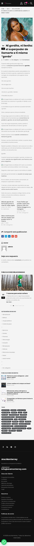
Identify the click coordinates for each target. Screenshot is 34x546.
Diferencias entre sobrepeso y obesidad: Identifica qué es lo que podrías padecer (18, 392)
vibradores (12, 430)
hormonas (23, 414)
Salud (4, 355)
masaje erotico (6, 421)
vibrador (4, 430)
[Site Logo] (8, 3)
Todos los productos (7, 505)
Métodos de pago (6, 483)
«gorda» (27, 65)
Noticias (5, 349)
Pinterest (11, 447)
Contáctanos (5, 509)
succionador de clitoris (19, 428)
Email (16, 236)
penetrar (27, 421)
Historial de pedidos (7, 485)
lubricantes (22, 419)
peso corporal (6, 424)
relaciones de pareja (20, 426)
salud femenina (6, 428)
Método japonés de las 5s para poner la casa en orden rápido (8, 203)
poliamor (14, 424)
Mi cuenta (4, 481)
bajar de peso (21, 410)
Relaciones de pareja (9, 352)
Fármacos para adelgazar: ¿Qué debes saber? (17, 376)
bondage (14, 412)
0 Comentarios (25, 60)
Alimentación (6, 314)
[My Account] (21, 3)
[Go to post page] (17, 283)
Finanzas (5, 336)
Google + (12, 236)
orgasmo (15, 421)
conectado (18, 260)
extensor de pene (13, 414)
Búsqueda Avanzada (7, 487)
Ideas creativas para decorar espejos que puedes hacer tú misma (7, 218)
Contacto (4, 479)
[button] (2, 3)
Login (2, 489)
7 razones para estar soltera (17, 293)
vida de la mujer (6, 433)
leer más (8, 302)
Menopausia (6, 346)
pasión (22, 421)
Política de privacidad (7, 503)
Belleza (5, 317)
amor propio (5, 410)
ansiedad (13, 410)
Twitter (6, 236)
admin (7, 60)
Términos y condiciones (8, 501)
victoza (19, 430)
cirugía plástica (7, 321)
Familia (5, 333)
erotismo (4, 414)
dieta (25, 412)
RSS (7, 447)
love (16, 419)
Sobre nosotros (6, 497)
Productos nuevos (6, 507)
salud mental (6, 358)
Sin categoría (15, 60)
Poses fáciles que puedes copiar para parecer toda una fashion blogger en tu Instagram (24, 205)
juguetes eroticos (7, 419)
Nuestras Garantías (7, 499)
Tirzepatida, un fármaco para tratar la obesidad (20, 399)
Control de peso (7, 324)
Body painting (6, 412)
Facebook (2, 236)
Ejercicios (5, 330)
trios (29, 428)
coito (20, 412)
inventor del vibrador (8, 417)
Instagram (15, 447)
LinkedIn (9, 236)
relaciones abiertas (7, 426)
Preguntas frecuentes (7, 477)
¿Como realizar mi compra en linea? (18, 383)
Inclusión (5, 343)
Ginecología (6, 339)
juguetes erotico (21, 417)
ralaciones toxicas (24, 424)
